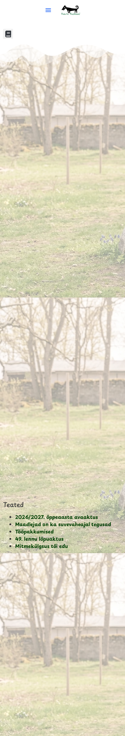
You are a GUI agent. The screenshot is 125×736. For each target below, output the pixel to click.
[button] (48, 10)
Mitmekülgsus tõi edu (41, 545)
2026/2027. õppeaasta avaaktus (56, 516)
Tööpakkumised (34, 531)
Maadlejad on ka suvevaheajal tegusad (63, 524)
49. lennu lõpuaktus (39, 538)
